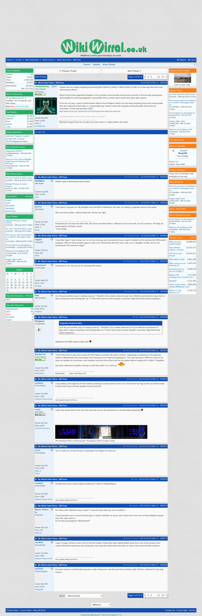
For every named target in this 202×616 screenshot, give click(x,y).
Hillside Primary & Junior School (16, 185)
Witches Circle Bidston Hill (17, 251)
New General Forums (15, 147)
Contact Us (170, 610)
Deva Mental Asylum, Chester (176, 248)
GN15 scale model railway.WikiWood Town (179, 285)
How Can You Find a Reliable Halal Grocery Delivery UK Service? (18, 161)
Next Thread (133, 71)
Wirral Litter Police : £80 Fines (51, 83)
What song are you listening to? (177, 264)
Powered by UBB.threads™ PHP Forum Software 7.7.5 (101, 615)
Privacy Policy (12, 610)
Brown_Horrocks (131, 538)
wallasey (38, 312)
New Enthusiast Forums (180, 215)
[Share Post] (157, 83)
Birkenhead (39, 373)
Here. (37, 197)
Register (182, 60)
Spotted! (173, 281)
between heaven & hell (43, 399)
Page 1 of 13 (134, 77)
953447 (164, 446)
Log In (193, 60)
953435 (164, 379)
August (19, 270)
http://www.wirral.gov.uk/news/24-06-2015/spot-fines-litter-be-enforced (89, 111)
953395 (164, 291)
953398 (164, 317)
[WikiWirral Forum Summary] (101, 46)
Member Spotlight (177, 146)
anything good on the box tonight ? (176, 270)
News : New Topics (178, 209)
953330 (164, 177)
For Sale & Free (177, 140)
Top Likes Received (14, 296)
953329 (164, 83)
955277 (164, 538)
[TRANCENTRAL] (46, 114)
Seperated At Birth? (14, 151)
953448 (164, 479)
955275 (164, 506)
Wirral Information (32, 60)
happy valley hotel (14, 259)
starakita (135, 506)
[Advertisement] (101, 19)
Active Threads (109, 64)
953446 (164, 405)
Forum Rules (25, 610)
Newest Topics (176, 90)
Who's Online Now (14, 94)
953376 (164, 261)
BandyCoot (133, 379)
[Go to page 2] (166, 77)
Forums (9, 60)
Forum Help (182, 610)
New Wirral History (14, 174)
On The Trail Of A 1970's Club (19, 178)
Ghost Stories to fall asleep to (18, 245)
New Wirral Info (176, 182)
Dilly (137, 317)
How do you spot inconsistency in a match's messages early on (19, 237)
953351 (164, 236)
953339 (164, 203)
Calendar (96, 64)
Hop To (62, 596)
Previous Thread (68, 71)
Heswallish (39, 589)
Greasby (38, 286)
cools (135, 479)
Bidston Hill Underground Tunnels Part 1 (181, 276)
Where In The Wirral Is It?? (175, 291)
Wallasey (38, 533)
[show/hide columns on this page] (194, 64)
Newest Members (14, 132)
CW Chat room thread (175, 254)
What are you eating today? (175, 243)
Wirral (37, 230)
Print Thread (40, 77)
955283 (164, 565)
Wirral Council (48, 60)
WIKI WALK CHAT (177, 259)
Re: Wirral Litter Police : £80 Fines (52, 177)
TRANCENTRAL (133, 177)
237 (177, 162)
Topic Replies (12, 216)
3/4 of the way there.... (43, 428)
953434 (164, 350)
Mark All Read (39, 610)
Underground (40, 126)
